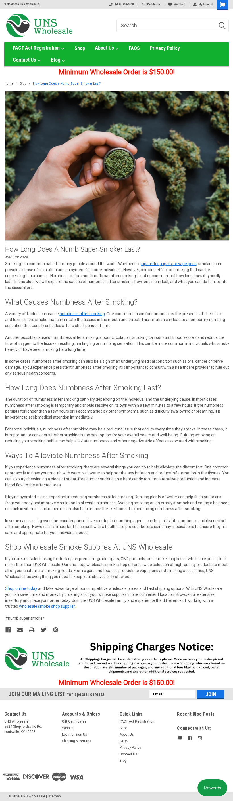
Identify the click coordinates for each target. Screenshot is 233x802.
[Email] (20, 630)
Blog (56, 60)
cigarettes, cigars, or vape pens (169, 263)
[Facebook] (8, 630)
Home (9, 83)
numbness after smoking (82, 313)
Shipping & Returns (76, 741)
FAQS (134, 48)
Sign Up (81, 734)
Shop (79, 48)
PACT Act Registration (37, 48)
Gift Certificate (151, 4)
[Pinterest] (56, 630)
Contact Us (25, 60)
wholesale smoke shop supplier (47, 606)
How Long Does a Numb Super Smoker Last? (67, 83)
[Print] (32, 630)
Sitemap (54, 796)
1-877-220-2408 (124, 4)
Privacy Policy (165, 48)
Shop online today (21, 588)
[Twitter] (44, 630)
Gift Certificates (74, 721)
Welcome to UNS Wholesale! (22, 4)
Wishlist (179, 4)
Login (66, 734)
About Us (105, 48)
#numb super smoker (24, 618)
